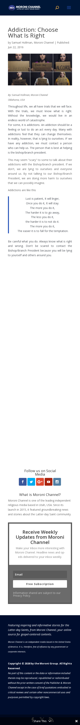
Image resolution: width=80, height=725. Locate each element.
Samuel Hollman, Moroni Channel (33, 42)
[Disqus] (40, 306)
